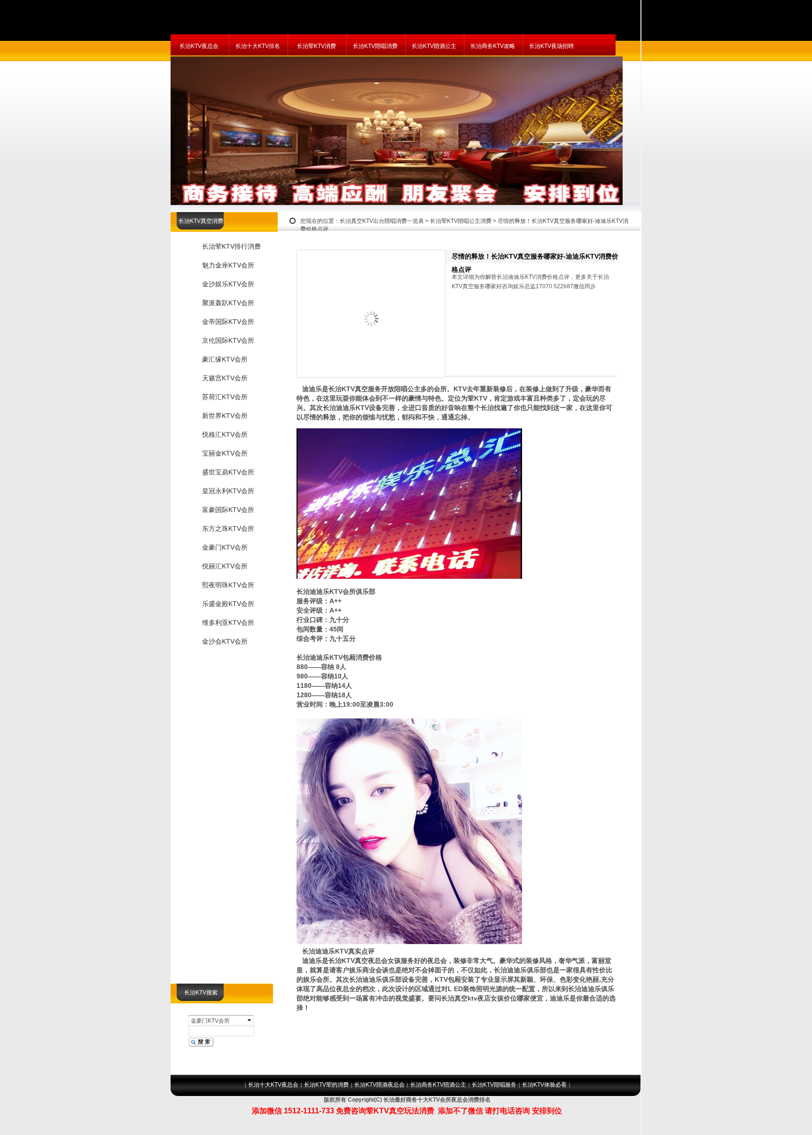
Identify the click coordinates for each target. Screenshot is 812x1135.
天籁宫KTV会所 (225, 378)
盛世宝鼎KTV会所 (228, 472)
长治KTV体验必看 (544, 1084)
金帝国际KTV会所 (228, 321)
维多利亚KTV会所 (228, 622)
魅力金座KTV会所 (228, 265)
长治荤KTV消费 (316, 46)
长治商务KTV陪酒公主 (438, 1084)
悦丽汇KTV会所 (225, 566)
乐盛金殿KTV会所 (228, 603)
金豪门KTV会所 (225, 547)
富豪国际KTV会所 (228, 509)
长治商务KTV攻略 (492, 46)
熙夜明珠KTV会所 (228, 585)
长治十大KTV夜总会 (273, 1084)
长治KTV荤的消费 (326, 1084)
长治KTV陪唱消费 (375, 46)
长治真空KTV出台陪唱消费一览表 (382, 221)
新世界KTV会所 (225, 415)
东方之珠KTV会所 (228, 528)
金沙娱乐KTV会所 (228, 284)
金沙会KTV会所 (225, 641)
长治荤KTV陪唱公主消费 (461, 221)
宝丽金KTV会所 (225, 453)
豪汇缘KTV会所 (225, 359)
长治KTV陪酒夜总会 (379, 1084)
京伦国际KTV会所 (228, 340)
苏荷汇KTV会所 (225, 397)
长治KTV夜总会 (199, 46)
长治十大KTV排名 (257, 46)
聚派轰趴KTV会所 (228, 303)
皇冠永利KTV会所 (228, 491)
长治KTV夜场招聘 (551, 46)
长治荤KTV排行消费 (231, 246)
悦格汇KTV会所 (225, 434)
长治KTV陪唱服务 (494, 1084)
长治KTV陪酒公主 (434, 46)
